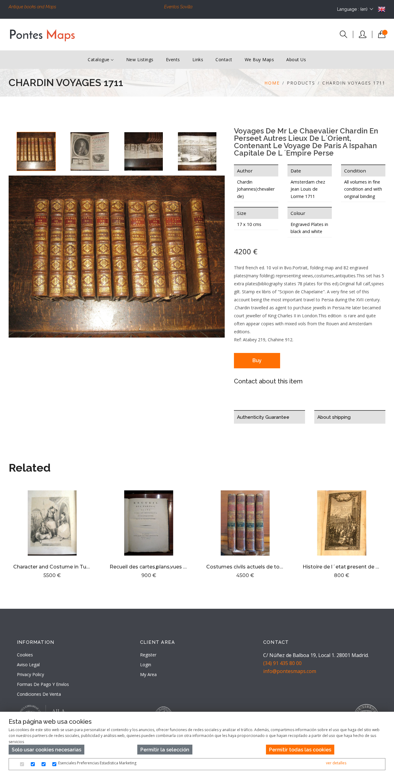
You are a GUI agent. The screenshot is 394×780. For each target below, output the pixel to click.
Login (145, 664)
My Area (148, 674)
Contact (223, 59)
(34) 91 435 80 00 (282, 663)
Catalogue (99, 59)
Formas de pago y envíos (43, 684)
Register (148, 655)
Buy (257, 360)
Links (197, 59)
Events (173, 59)
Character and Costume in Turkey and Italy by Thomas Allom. (52, 567)
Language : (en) (352, 9)
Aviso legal (28, 664)
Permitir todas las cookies (300, 750)
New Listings (140, 59)
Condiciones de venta (39, 694)
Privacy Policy (30, 674)
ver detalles (336, 763)
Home (272, 83)
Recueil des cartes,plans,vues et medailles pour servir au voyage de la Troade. (149, 567)
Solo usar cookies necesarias (46, 750)
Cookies (25, 655)
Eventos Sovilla (178, 6)
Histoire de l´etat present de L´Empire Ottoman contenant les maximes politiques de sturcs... (342, 567)
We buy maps (259, 59)
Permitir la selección (164, 750)
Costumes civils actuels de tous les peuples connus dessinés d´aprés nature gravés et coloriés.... (245, 567)
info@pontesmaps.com (289, 671)
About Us (296, 59)
